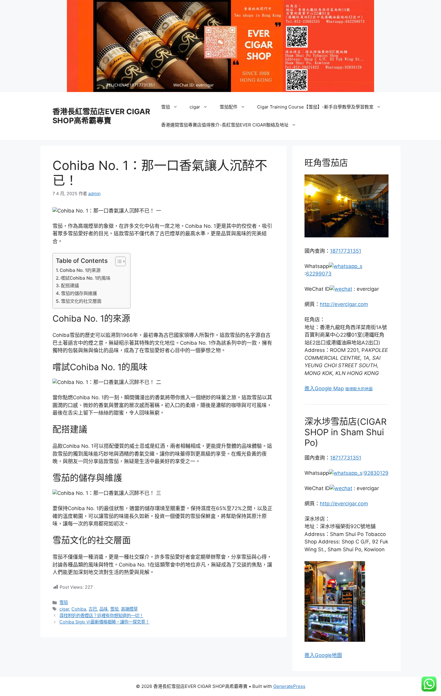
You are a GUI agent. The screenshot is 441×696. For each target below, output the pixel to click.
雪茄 (165, 107)
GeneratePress (289, 686)
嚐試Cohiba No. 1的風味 (85, 278)
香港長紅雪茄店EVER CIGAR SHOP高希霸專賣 (101, 116)
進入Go (313, 655)
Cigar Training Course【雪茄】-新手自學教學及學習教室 (315, 107)
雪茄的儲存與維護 (79, 293)
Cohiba (78, 608)
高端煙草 (129, 608)
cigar (195, 107)
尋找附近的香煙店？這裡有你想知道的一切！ (101, 615)
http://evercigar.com (344, 304)
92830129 (376, 473)
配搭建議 (70, 285)
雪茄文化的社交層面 (81, 301)
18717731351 (345, 251)
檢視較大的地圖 (359, 389)
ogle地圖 (332, 655)
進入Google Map (324, 388)
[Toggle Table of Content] (117, 261)
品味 (103, 608)
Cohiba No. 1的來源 (80, 270)
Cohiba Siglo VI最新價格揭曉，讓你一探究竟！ (104, 621)
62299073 (319, 274)
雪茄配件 (229, 107)
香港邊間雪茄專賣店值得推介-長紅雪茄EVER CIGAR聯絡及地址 (225, 125)
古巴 (92, 608)
